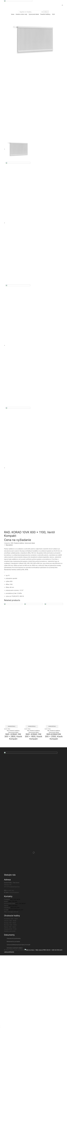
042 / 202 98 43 (20, 903)
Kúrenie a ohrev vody (21, 14)
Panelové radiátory (45, 14)
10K (8, 730)
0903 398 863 (12, 905)
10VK (53, 14)
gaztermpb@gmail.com (16, 910)
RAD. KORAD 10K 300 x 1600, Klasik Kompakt (33, 736)
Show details (11, 726)
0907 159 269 (12, 901)
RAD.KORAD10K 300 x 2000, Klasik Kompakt (54, 736)
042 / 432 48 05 (15, 899)
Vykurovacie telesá (34, 14)
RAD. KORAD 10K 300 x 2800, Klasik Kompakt (13, 736)
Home (12, 14)
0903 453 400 (15, 907)
